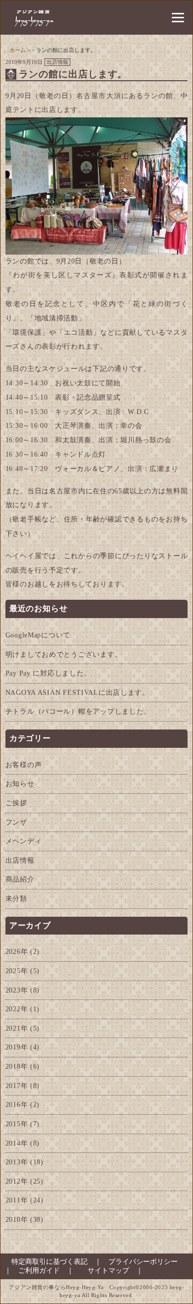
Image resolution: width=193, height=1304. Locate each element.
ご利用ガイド (39, 1270)
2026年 (16, 951)
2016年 (16, 1104)
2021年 (16, 1028)
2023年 (16, 990)
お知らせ (20, 783)
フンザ (16, 822)
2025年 (16, 971)
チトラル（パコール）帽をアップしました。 (78, 711)
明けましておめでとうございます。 (63, 654)
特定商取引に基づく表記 (46, 1261)
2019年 (16, 1047)
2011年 (16, 1200)
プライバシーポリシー (143, 1261)
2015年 (16, 1124)
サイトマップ (108, 1270)
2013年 (16, 1162)
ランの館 (158, 96)
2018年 (16, 1066)
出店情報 (57, 62)
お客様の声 (23, 765)
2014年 (16, 1143)
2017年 (16, 1086)
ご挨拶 (16, 803)
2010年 (16, 1219)
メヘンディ (23, 841)
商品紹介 (20, 879)
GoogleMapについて (37, 635)
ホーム (17, 50)
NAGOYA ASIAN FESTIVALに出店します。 (77, 692)
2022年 (16, 1009)
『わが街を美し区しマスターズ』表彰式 (74, 275)
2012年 (16, 1181)
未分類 (16, 898)
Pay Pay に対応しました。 (48, 673)
